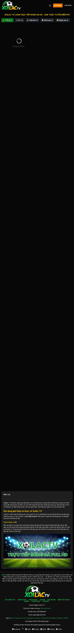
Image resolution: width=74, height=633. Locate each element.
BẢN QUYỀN (51, 600)
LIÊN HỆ (42, 600)
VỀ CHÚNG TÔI (10, 600)
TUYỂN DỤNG (35, 601)
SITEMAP (46, 601)
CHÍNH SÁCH (21, 600)
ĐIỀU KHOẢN (33, 600)
